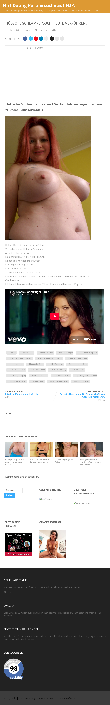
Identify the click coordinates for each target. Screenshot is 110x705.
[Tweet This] (31, 39)
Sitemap (7, 592)
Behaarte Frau (28, 352)
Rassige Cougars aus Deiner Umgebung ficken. (14, 462)
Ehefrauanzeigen (66, 352)
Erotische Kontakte (46, 698)
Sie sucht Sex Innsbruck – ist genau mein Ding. (41, 460)
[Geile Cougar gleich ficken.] (66, 456)
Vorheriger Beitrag (21, 392)
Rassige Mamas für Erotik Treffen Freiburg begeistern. (90, 462)
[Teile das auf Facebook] (25, 39)
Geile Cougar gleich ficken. (64, 460)
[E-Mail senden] (57, 39)
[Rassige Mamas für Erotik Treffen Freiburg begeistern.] (91, 456)
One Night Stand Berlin (78, 364)
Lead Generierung (27, 698)
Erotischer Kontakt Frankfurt (21, 358)
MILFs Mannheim (56, 364)
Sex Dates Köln (78, 370)
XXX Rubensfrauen (81, 381)
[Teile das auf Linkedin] (41, 39)
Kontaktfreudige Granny (78, 358)
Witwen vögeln (38, 381)
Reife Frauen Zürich (17, 370)
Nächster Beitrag (82, 394)
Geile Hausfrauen (67, 698)
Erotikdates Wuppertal (88, 352)
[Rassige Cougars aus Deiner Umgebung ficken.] (16, 456)
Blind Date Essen (46, 352)
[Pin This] (36, 39)
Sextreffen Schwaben (62, 375)
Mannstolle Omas (36, 364)
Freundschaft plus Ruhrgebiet (50, 358)
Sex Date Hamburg (58, 370)
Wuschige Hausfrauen (59, 381)
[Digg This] (52, 39)
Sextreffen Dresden (40, 375)
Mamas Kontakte (16, 364)
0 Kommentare (41, 30)
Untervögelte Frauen (18, 381)
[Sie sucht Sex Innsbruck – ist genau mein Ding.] (41, 456)
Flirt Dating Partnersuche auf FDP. (39, 5)
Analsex (13, 352)
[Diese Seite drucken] (62, 39)
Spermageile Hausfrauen (87, 375)
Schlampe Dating (38, 370)
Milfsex (55, 30)
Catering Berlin (9, 698)
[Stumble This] (46, 39)
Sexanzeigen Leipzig (18, 375)
